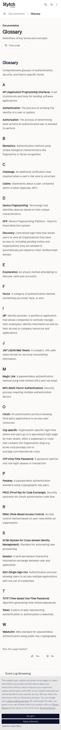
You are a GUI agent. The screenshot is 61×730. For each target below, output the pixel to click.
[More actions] (56, 4)
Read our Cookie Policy (11, 726)
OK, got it (30, 716)
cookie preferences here (17, 701)
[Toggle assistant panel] (51, 4)
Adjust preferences (30, 721)
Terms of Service (47, 708)
